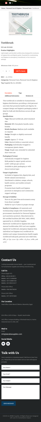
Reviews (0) (29, 96)
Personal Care (27, 8)
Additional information (12, 96)
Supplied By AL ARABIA (12, 83)
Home (3, 8)
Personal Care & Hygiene (14, 8)
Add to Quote (20, 71)
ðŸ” (28, 31)
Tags (20, 93)
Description (8, 93)
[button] (6, 3)
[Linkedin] (8, 344)
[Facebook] (3, 344)
